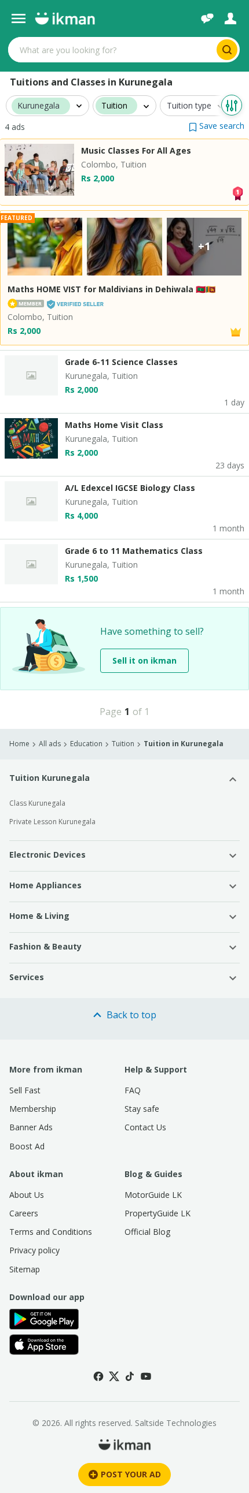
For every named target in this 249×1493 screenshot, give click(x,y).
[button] (216, 125)
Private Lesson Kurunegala (52, 821)
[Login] (230, 18)
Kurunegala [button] (38, 106)
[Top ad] (237, 192)
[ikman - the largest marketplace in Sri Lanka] (65, 18)
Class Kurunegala (37, 803)
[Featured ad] (236, 330)
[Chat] (207, 18)
